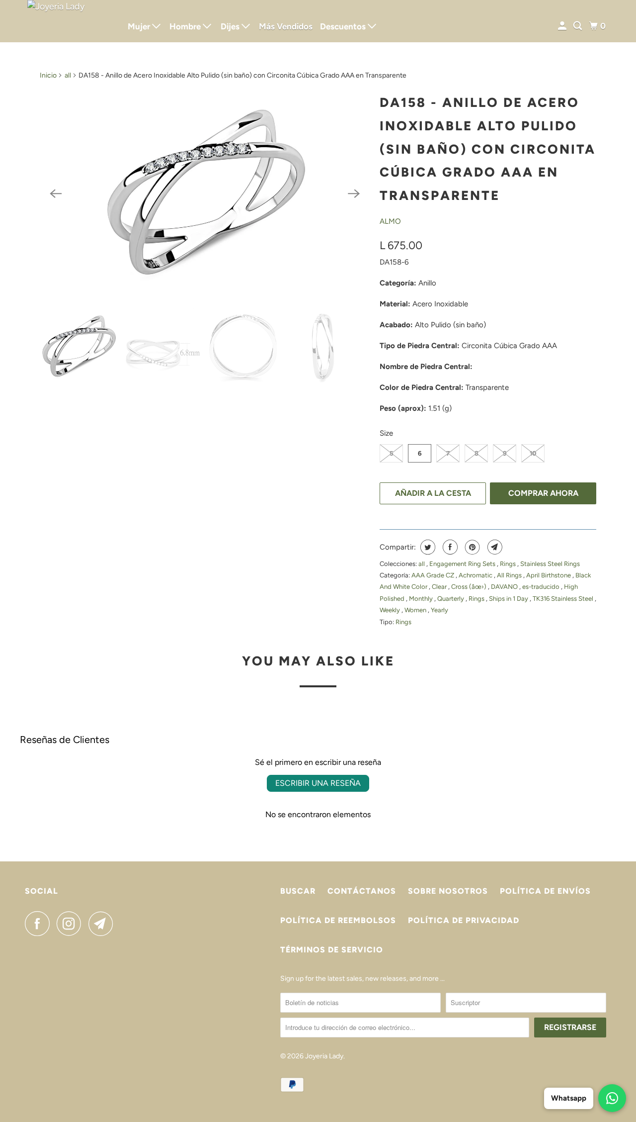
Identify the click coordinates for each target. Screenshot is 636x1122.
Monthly (421, 598)
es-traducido (541, 586)
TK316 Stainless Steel (564, 598)
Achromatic (476, 575)
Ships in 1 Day (509, 598)
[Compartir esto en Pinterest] (471, 547)
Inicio (48, 75)
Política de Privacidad (463, 920)
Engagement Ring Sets (463, 563)
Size (386, 433)
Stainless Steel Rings (550, 563)
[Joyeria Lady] (69, 21)
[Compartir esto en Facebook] (449, 547)
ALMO (390, 221)
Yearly (439, 610)
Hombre (186, 26)
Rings (508, 563)
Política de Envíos (545, 891)
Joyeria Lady (324, 1056)
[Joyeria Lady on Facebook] (40, 923)
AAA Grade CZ (433, 575)
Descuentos (344, 26)
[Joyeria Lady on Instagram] (71, 923)
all (68, 75)
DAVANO (505, 586)
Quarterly (451, 598)
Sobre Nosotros (448, 891)
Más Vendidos (286, 26)
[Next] (354, 193)
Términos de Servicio (331, 949)
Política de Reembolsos (338, 920)
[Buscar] (578, 26)
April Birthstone (549, 575)
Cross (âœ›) (469, 586)
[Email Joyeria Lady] (103, 923)
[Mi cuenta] (563, 26)
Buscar (298, 891)
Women (416, 610)
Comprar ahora (543, 493)
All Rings (510, 575)
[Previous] (56, 193)
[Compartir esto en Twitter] (426, 547)
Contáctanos (361, 891)
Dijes (231, 26)
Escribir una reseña (318, 783)
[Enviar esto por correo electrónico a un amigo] (493, 547)
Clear (440, 586)
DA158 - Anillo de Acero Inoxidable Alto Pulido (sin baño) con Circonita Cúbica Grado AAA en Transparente (488, 148)
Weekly (390, 610)
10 (533, 453)
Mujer (140, 26)
